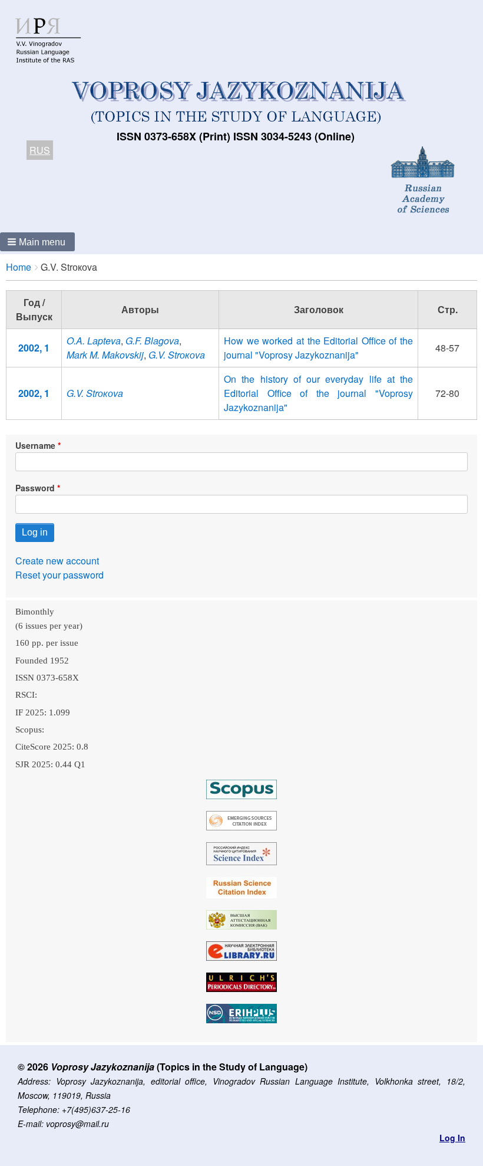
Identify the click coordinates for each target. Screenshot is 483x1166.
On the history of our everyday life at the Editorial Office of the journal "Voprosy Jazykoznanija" (318, 393)
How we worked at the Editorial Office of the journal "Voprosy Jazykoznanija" (318, 348)
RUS (39, 150)
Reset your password (59, 575)
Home (18, 267)
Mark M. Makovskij (105, 355)
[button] (37, 241)
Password (35, 488)
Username (35, 445)
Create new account (57, 560)
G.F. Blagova (152, 340)
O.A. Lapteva (94, 340)
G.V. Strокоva (176, 355)
